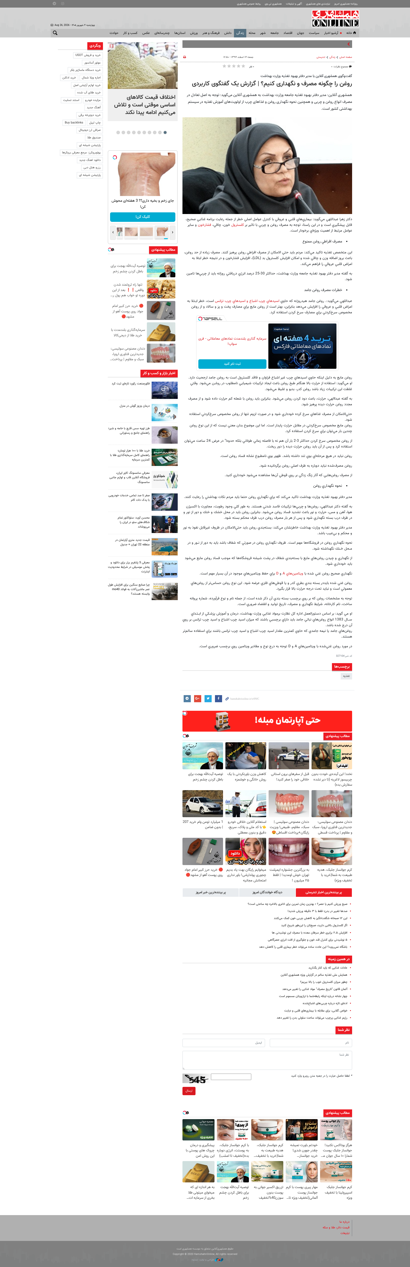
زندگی (240, 33)
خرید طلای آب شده (89, 92)
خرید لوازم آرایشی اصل (87, 85)
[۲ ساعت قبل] (165, 412)
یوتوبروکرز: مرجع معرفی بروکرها (81, 152)
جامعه (274, 33)
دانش (228, 33)
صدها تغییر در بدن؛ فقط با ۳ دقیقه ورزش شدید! (317, 911)
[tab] (324, 892)
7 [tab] (134, 132)
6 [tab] (139, 132)
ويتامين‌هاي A (292, 573)
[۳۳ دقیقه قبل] (143, 65)
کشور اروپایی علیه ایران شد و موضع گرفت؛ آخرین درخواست (310, 44)
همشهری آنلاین (333, 18)
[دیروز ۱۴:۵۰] (165, 457)
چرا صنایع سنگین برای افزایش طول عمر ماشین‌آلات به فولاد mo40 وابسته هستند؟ (129, 589)
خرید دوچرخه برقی (90, 115)
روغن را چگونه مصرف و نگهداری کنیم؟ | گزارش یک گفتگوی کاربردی (272, 84)
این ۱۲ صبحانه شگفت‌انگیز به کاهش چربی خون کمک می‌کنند (310, 918)
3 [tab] (154, 132)
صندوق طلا (94, 137)
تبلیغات (344, 1233)
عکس (146, 33)
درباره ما (344, 1222)
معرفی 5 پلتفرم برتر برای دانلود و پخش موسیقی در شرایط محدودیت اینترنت (129, 567)
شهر (263, 33)
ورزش (194, 33)
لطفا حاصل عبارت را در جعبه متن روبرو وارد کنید (321, 1076)
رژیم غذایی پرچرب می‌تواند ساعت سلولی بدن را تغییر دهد (312, 1018)
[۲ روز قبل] (165, 524)
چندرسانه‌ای (162, 33)
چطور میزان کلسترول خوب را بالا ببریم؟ (323, 982)
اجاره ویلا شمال (91, 77)
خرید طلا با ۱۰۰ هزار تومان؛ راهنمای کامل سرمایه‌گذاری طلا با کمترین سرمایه (130, 455)
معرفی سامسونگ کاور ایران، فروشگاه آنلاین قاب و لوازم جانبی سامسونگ (129, 477)
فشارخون (204, 225)
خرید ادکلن (69, 77)
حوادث (114, 33)
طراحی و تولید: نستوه (203, 1260)
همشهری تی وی (273, 4)
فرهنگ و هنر (210, 33)
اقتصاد (288, 33)
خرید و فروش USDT (88, 55)
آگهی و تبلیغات (294, 4)
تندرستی (321, 57)
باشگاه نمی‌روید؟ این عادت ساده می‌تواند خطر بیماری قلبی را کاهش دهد (303, 947)
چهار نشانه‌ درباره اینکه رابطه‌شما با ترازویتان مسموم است (313, 996)
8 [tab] (128, 132)
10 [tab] (118, 132)
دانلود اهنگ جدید (90, 160)
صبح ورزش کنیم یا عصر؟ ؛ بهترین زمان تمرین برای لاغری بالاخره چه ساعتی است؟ (297, 904)
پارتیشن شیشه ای (90, 145)
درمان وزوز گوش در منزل (135, 406)
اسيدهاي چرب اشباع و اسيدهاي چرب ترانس (247, 301)
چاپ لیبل (95, 122)
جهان (300, 33)
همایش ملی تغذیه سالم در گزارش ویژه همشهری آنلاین (314, 975)
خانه (349, 33)
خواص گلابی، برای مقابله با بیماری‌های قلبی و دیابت (315, 1010)
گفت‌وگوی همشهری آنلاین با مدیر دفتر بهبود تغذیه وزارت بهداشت (306, 76)
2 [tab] (160, 132)
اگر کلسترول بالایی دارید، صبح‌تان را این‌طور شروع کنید (314, 925)
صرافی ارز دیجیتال (90, 130)
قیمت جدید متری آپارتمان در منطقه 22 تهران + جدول (132, 542)
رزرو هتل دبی (92, 167)
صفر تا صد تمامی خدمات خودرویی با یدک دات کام (129, 497)
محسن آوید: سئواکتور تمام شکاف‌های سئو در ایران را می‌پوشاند (134, 522)
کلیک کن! (142, 217)
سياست (314, 33)
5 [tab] (144, 132)
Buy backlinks (74, 122)
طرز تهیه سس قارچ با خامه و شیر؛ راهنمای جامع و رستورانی (129, 430)
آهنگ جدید (94, 107)
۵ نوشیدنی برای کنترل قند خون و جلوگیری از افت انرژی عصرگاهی (307, 940)
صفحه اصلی (345, 57)
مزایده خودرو (93, 100)
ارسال (189, 1091)
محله (252, 33)
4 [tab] (149, 132)
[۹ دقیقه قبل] (165, 390)
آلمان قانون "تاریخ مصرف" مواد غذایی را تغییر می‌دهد (314, 989)
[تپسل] (200, 318)
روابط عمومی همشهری (249, 4)
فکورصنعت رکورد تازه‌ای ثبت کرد (131, 383)
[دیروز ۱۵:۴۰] (165, 435)
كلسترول (237, 225)
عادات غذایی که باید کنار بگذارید (327, 968)
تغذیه (346, 676)
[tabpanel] (143, 81)
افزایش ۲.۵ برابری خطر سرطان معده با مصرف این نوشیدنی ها (309, 932)
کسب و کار (130, 33)
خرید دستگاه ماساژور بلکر (85, 70)
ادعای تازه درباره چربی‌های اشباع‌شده (325, 1003)
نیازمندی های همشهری (318, 4)
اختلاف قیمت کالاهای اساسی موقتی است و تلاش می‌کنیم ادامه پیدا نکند (144, 105)
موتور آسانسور (92, 62)
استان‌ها (179, 33)
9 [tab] (123, 132)
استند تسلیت (71, 100)
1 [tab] (165, 132)
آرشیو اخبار (331, 33)
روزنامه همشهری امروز (346, 4)
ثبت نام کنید (232, 364)
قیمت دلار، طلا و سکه (336, 1227)
